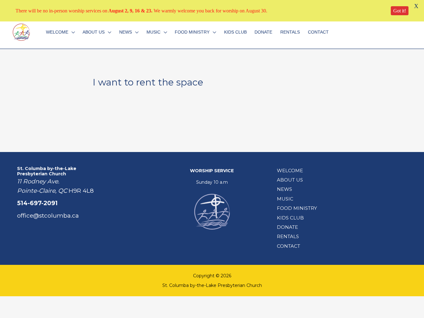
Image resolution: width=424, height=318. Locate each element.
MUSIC (153, 32)
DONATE (263, 32)
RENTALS (290, 32)
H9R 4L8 (81, 190)
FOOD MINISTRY (192, 32)
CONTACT (318, 32)
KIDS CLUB (235, 32)
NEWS (125, 32)
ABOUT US (94, 32)
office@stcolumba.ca (48, 215)
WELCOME (57, 32)
